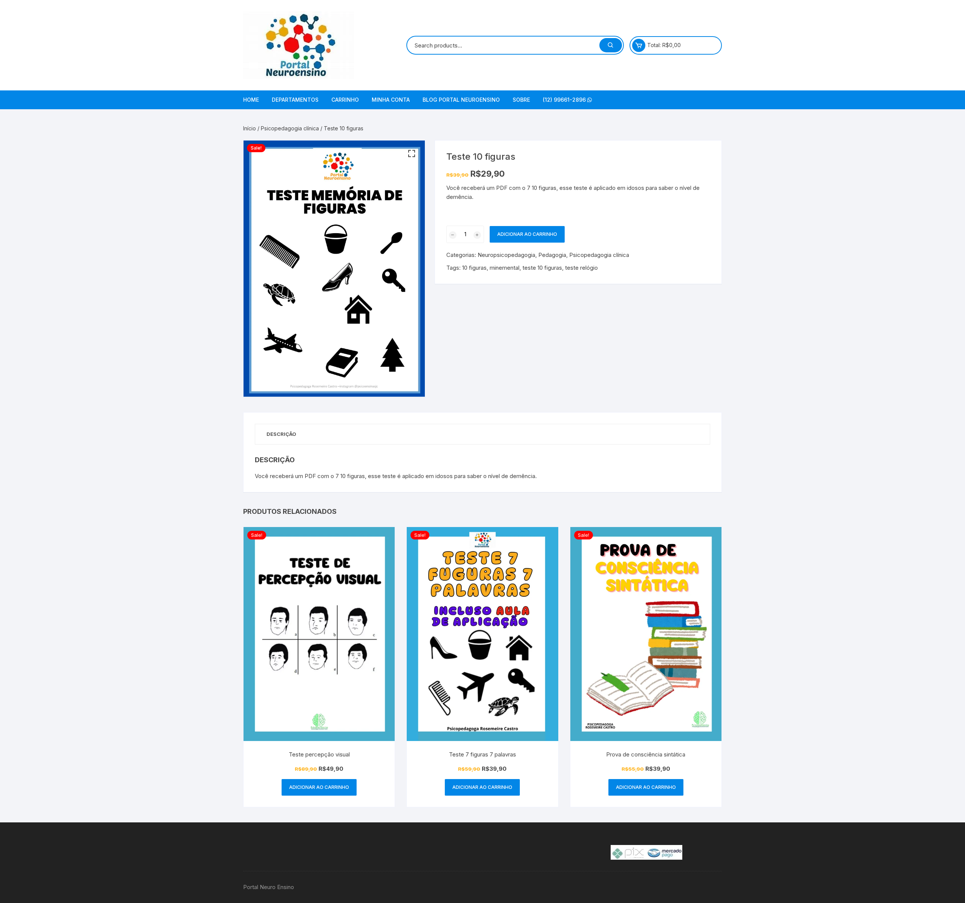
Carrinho (345, 99)
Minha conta (391, 99)
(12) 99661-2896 (565, 99)
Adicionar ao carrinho (527, 234)
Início (249, 128)
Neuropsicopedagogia (506, 254)
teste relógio (581, 267)
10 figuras (474, 267)
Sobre (521, 99)
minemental (504, 267)
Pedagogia (552, 254)
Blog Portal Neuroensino (461, 99)
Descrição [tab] (281, 434)
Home (251, 99)
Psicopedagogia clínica (290, 128)
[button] (411, 153)
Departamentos (295, 99)
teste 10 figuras (542, 267)
